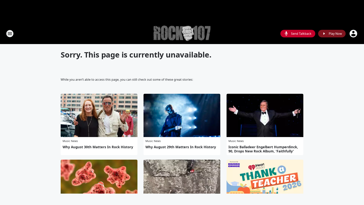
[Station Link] (182, 33)
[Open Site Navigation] (10, 33)
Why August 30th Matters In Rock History (98, 147)
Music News (70, 141)
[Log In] (354, 33)
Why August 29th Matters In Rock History (180, 147)
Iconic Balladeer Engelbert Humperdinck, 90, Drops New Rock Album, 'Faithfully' (263, 149)
